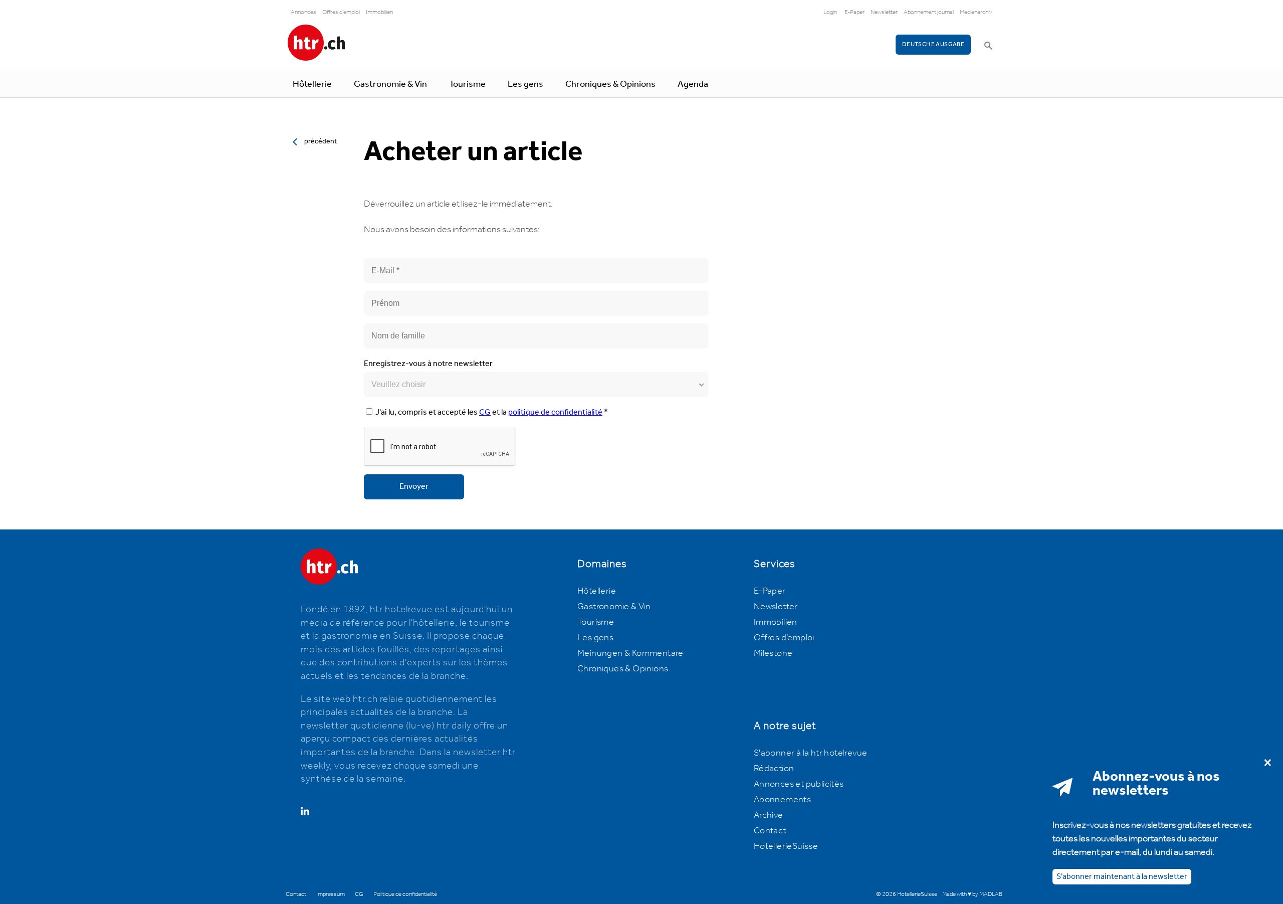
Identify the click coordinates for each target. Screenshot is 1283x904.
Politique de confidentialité (405, 894)
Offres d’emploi (784, 638)
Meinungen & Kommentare (630, 653)
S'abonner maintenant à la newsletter (1121, 876)
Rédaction (774, 769)
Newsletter (884, 12)
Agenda (693, 84)
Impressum (330, 894)
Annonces (303, 12)
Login (830, 12)
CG (485, 412)
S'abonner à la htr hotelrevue (811, 753)
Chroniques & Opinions (610, 84)
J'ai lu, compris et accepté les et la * (491, 412)
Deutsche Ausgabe (933, 44)
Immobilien (379, 12)
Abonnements (782, 800)
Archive (768, 815)
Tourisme (467, 84)
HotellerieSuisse (786, 846)
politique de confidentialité (555, 412)
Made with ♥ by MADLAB (972, 894)
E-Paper (854, 12)
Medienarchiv (976, 12)
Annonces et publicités (799, 784)
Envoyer (414, 486)
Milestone (773, 653)
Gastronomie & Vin (390, 84)
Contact (770, 831)
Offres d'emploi (341, 12)
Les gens (525, 84)
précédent (320, 141)
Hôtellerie (312, 84)
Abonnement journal (929, 12)
